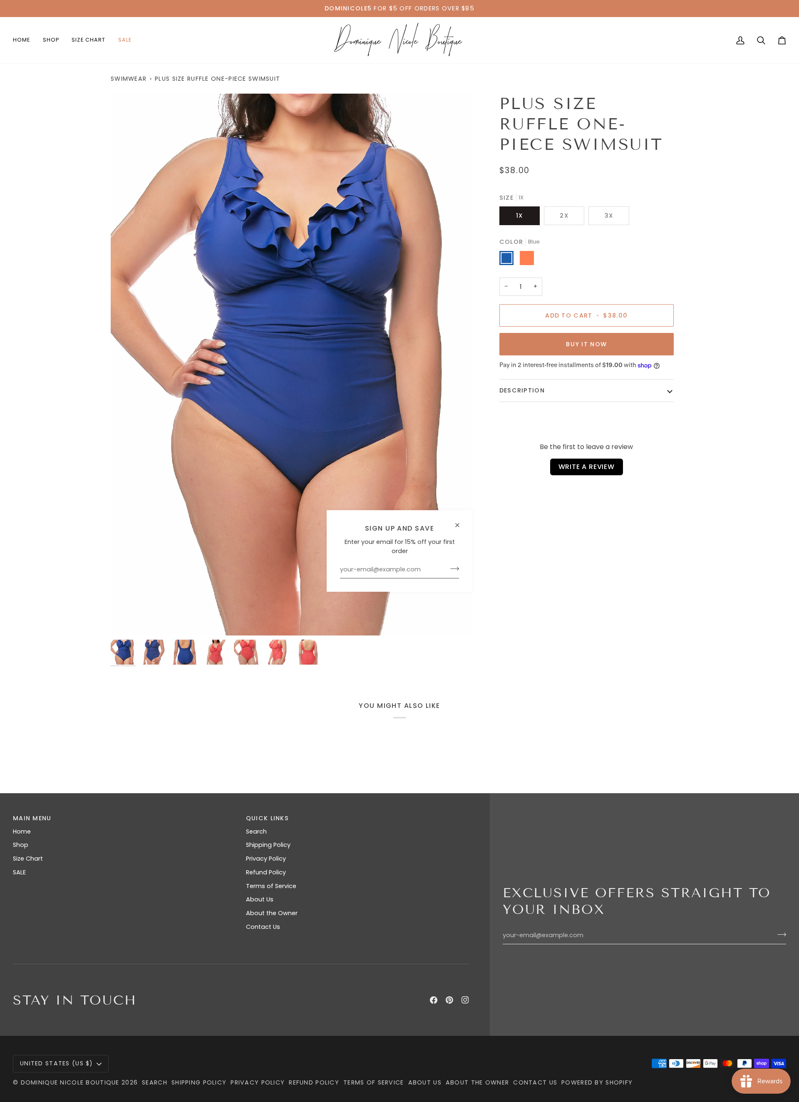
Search (256, 831)
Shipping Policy (268, 845)
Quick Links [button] (267, 818)
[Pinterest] (449, 1000)
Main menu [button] (32, 818)
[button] (51, 40)
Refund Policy (266, 872)
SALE (19, 872)
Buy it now (586, 344)
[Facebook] (433, 1000)
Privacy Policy (266, 858)
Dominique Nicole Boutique (71, 1082)
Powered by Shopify (597, 1082)
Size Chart (28, 858)
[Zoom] (291, 364)
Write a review (586, 467)
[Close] (460, 521)
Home (22, 831)
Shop (20, 845)
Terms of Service (271, 886)
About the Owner (272, 913)
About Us (259, 899)
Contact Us (263, 927)
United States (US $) (56, 1063)
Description (522, 390)
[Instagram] (465, 1000)
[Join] (452, 568)
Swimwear (128, 78)
